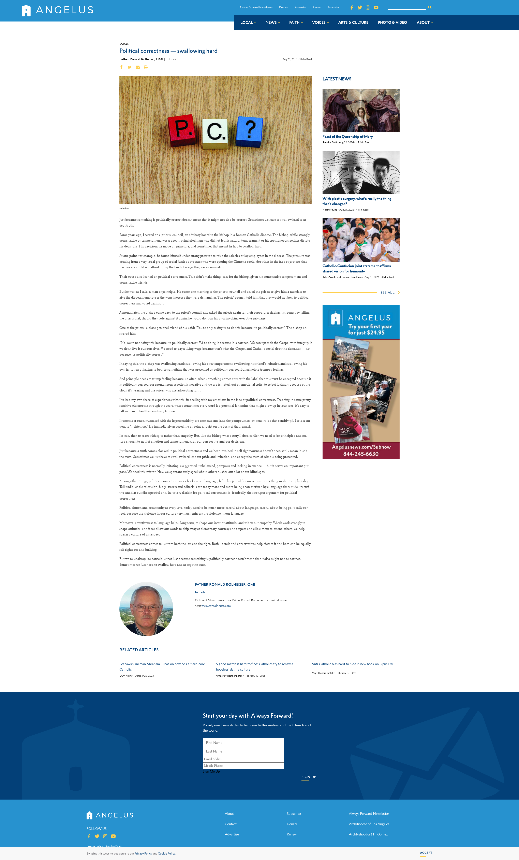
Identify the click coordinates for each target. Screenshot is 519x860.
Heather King (330, 209)
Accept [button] (426, 852)
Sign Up (308, 777)
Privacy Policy (143, 853)
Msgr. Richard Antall (322, 673)
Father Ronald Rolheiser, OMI (141, 59)
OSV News (126, 675)
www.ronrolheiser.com (216, 606)
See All (388, 292)
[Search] (430, 7)
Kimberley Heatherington (229, 675)
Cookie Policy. (167, 853)
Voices (124, 43)
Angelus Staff (330, 142)
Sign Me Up (211, 771)
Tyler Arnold (329, 276)
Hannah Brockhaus (351, 276)
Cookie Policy (114, 846)
